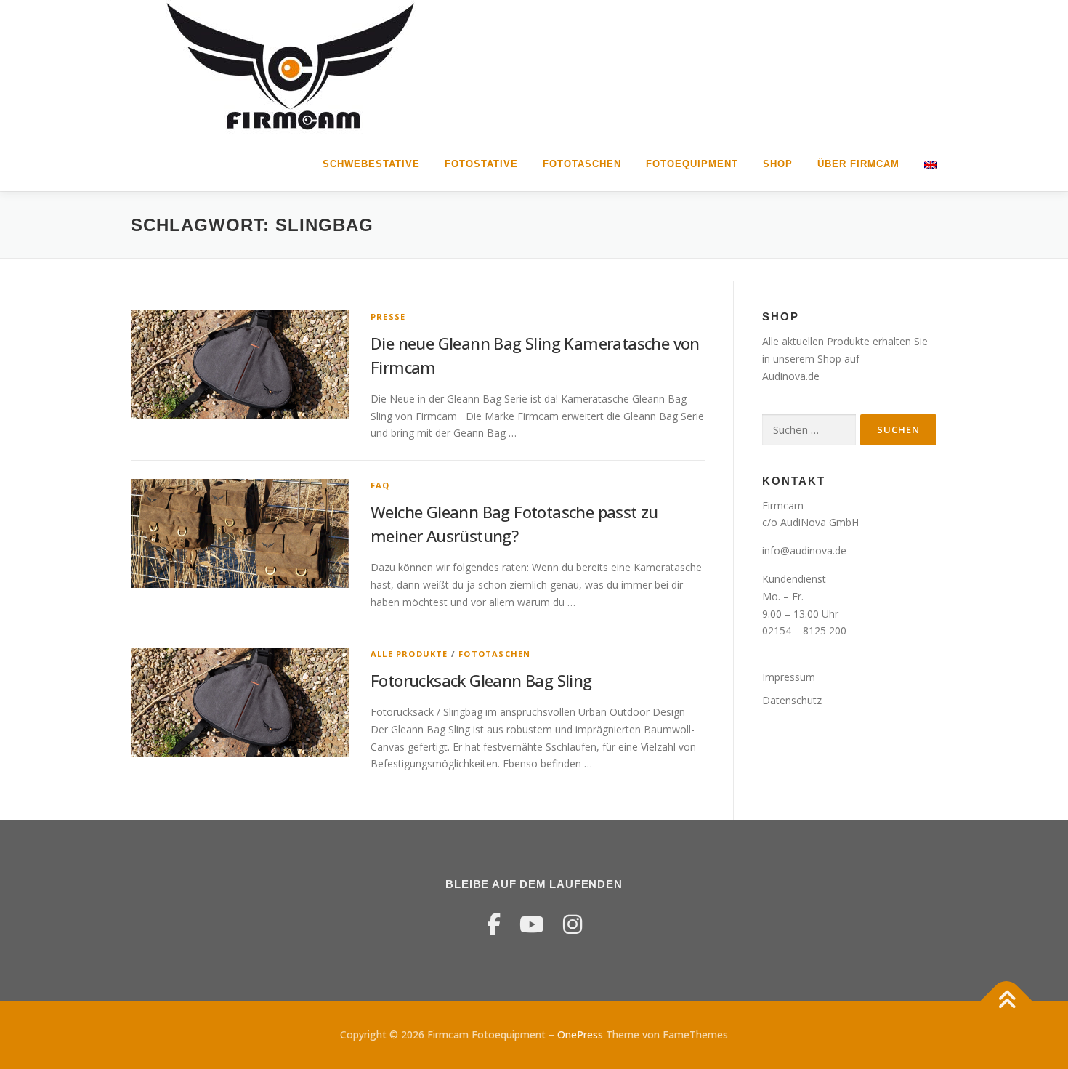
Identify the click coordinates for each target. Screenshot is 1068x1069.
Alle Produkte (409, 653)
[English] (924, 164)
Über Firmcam (858, 163)
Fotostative (481, 163)
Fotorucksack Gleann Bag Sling (481, 680)
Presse (388, 316)
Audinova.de (791, 376)
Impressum (788, 677)
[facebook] (494, 924)
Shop (778, 163)
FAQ (380, 485)
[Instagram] (572, 924)
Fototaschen (582, 163)
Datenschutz (792, 700)
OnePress (580, 1034)
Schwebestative (371, 163)
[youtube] (531, 924)
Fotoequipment (692, 163)
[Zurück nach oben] (1006, 1000)
